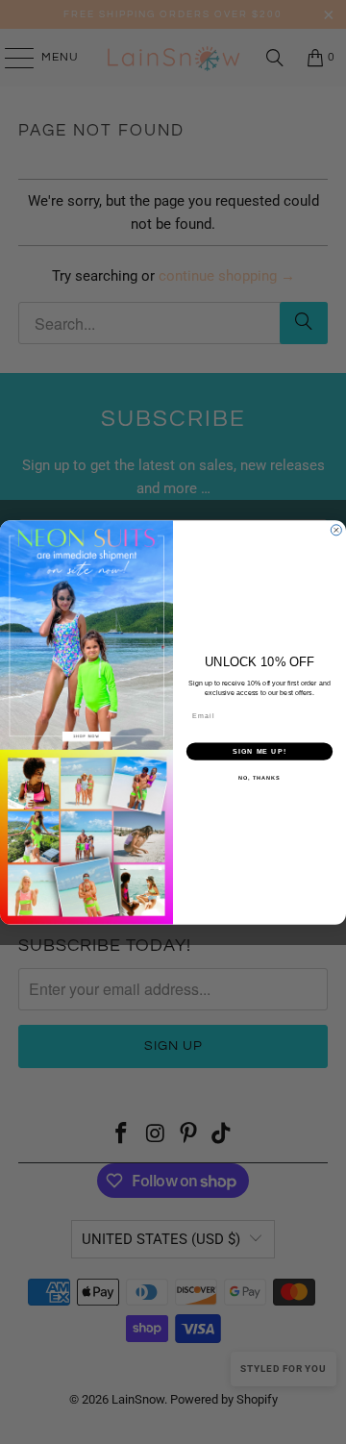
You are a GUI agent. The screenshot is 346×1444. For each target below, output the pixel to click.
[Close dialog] (336, 529)
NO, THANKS (259, 778)
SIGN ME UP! (259, 751)
